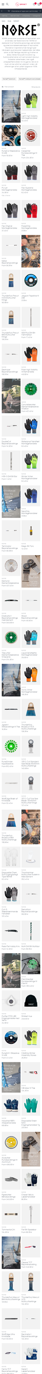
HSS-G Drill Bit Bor (9, 476)
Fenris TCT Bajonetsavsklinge (10, 1370)
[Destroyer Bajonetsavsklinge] (11, 354)
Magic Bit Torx (27, 546)
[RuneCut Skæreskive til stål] (11, 135)
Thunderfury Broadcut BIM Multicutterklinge (9, 838)
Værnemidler (14, 16)
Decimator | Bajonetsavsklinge (29, 1335)
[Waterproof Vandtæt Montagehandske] (30, 426)
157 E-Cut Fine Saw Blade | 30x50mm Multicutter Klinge (29, 801)
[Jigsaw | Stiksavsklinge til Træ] (11, 709)
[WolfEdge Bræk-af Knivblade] (11, 783)
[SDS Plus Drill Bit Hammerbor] (30, 317)
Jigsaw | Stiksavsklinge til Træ (11, 726)
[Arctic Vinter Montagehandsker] (30, 674)
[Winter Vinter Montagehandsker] (30, 460)
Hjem (3, 21)
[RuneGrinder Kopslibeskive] (11, 746)
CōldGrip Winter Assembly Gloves (28, 1054)
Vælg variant (28, 142)
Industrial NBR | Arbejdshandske (9, 1122)
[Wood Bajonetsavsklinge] (30, 600)
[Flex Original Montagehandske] (11, 210)
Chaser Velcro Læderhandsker (28, 1196)
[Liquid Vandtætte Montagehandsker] (30, 637)
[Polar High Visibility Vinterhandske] (30, 354)
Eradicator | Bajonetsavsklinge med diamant (10, 618)
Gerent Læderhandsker (28, 1370)
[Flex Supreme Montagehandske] (30, 172)
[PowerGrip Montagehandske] (30, 210)
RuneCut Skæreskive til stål (11, 152)
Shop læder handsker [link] (8, 119)
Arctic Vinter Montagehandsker (29, 691)
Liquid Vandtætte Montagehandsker (29, 654)
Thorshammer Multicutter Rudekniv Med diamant (30, 875)
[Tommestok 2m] (11, 1214)
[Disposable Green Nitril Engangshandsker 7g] (30, 1105)
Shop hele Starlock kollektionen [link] (32, 583)
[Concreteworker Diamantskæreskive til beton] (30, 389)
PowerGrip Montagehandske (29, 227)
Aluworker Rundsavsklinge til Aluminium (9, 1160)
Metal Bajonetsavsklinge (10, 262)
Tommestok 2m (8, 1230)
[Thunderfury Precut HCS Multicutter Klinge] (11, 280)
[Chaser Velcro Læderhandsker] (30, 1179)
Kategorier (36, 16)
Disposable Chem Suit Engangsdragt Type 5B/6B (10, 875)
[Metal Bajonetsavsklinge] (11, 245)
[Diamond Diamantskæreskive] (11, 565)
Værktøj (4, 16)
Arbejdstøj (26, 16)
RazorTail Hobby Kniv (11, 946)
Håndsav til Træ (28, 1088)
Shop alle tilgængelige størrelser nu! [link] (31, 250)
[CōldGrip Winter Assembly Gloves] (30, 1037)
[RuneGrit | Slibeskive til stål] (11, 1037)
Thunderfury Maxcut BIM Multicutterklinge (11, 1298)
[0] (38, 4)
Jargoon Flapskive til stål (30, 297)
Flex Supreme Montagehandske (29, 189)
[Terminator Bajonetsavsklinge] (11, 530)
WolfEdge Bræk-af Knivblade (10, 800)
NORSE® (16, 21)
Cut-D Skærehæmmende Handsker (10, 911)
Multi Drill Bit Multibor (30, 946)
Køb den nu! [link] (12, 410)
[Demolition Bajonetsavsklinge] (30, 894)
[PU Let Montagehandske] (11, 172)
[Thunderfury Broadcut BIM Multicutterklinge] (11, 820)
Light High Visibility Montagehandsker (29, 117)
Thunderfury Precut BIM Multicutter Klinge (10, 335)
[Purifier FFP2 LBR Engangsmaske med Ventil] (11, 1000)
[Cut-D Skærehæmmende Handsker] (11, 894)
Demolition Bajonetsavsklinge (29, 910)
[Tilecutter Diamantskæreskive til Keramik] (11, 637)
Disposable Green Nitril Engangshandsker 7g (30, 1123)
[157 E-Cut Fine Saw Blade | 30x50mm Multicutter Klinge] (30, 783)
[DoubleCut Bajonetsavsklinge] (11, 426)
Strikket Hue (26, 1016)
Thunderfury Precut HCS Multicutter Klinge (10, 298)
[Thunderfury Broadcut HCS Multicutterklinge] (30, 709)
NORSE (23, 113)
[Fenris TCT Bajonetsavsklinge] (11, 1353)
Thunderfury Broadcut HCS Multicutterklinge (28, 727)
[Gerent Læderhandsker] (30, 1353)
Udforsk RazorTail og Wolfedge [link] (9, 513)
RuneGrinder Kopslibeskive (7, 763)
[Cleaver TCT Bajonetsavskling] (30, 1246)
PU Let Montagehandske (9, 189)
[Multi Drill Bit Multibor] (30, 931)
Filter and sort (9, 87)
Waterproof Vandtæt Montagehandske (30, 442)
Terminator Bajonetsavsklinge (10, 547)
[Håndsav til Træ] (30, 1072)
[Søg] (7, 4)
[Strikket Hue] (30, 1000)
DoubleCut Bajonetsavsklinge (10, 442)
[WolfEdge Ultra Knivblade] (11, 1318)
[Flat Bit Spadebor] (30, 1214)
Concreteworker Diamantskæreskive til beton (30, 407)
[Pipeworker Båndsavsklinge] (11, 1179)
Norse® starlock (9, 79)
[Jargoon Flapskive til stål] (30, 280)
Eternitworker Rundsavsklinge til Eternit (29, 981)
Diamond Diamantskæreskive (10, 582)
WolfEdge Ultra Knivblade (8, 1335)
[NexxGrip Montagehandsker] (30, 495)
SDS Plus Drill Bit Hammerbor (28, 334)
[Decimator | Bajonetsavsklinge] (30, 1318)
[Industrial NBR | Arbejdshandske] (11, 1105)
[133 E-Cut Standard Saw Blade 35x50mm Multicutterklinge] (30, 746)
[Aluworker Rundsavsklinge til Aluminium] (11, 1142)
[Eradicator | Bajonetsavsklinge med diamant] (11, 600)
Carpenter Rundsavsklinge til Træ (29, 153)
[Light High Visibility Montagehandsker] (30, 100)
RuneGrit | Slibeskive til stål (10, 1054)
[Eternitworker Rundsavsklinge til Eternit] (30, 963)
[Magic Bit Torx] (30, 530)
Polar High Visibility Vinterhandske (29, 371)
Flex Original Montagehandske (9, 227)
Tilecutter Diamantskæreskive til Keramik (10, 655)
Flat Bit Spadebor (28, 1230)
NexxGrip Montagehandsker (29, 512)
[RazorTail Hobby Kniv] (11, 931)
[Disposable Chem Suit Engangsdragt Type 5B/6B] (11, 857)
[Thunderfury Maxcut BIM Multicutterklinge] (11, 1281)
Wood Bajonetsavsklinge (29, 617)
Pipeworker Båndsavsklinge (8, 1196)
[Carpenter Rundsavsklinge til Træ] (30, 135)
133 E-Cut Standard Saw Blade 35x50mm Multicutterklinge (30, 764)
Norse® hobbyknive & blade (29, 79)
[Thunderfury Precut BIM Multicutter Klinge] (11, 317)
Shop (9, 21)
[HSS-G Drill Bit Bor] (11, 460)
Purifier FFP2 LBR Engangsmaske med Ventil (10, 1018)
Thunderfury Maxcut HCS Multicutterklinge (30, 1299)
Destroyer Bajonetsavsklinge (10, 371)
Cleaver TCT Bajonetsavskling (28, 1263)
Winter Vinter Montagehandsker (29, 477)
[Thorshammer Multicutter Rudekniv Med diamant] (30, 857)
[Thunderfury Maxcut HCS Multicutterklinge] (30, 1281)
